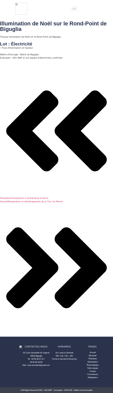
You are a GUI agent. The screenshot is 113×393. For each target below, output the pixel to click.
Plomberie (92, 358)
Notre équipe (92, 368)
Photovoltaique (93, 365)
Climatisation (93, 362)
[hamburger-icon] (74, 9)
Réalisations (93, 377)
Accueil (92, 352)
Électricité (92, 355)
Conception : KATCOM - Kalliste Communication (73, 390)
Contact (92, 371)
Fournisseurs (92, 374)
